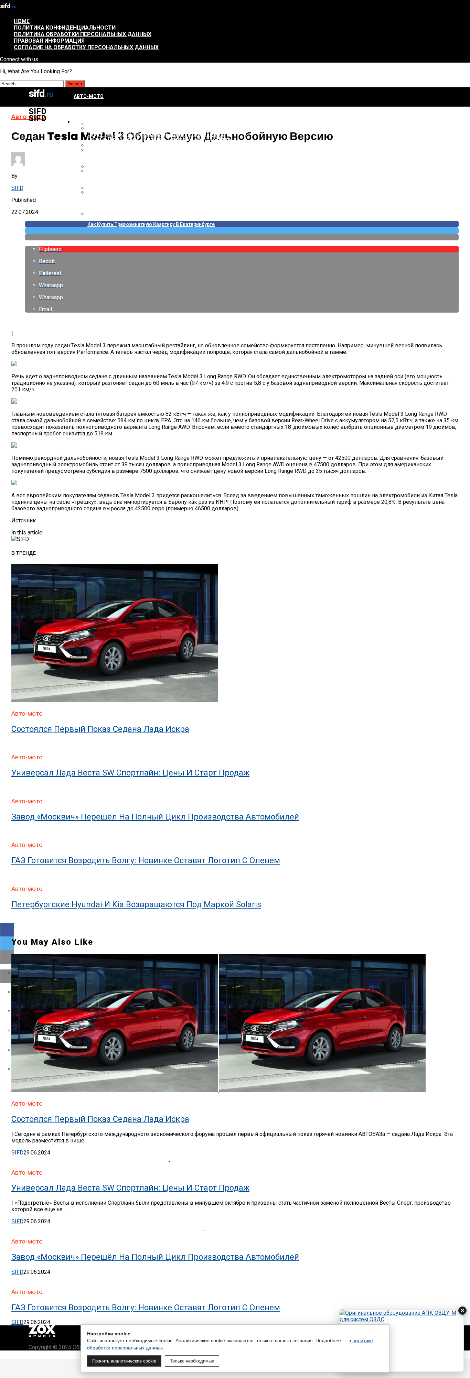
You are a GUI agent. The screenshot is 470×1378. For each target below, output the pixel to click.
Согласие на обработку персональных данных (86, 47)
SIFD (17, 188)
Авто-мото (89, 96)
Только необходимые (192, 1361)
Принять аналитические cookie (124, 1361)
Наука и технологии (101, 122)
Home (22, 21)
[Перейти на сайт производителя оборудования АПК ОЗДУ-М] (401, 1340)
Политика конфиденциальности (65, 27)
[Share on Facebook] (235, 929)
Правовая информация (49, 40)
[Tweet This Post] (242, 230)
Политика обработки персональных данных (82, 34)
